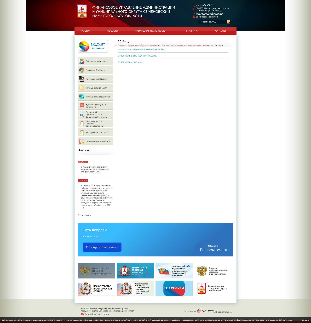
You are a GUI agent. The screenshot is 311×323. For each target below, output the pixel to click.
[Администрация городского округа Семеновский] (213, 297)
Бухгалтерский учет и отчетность (96, 105)
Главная (85, 30)
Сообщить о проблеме (102, 247)
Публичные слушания (96, 61)
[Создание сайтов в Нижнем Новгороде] (205, 311)
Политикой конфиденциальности (238, 320)
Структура (191, 30)
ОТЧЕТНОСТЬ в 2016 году (130, 62)
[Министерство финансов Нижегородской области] (135, 277)
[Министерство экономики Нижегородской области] (135, 297)
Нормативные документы (98, 141)
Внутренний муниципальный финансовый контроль (96, 114)
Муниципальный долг (96, 87)
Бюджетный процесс (95, 70)
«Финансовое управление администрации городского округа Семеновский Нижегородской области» (108, 309)
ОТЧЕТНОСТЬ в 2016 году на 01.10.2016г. (137, 55)
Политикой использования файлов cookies (273, 320)
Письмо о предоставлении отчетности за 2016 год (141, 49)
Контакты (220, 30)
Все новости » (84, 215)
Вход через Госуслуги (207, 16)
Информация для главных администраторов (94, 123)
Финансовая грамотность (150, 30)
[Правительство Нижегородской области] (96, 297)
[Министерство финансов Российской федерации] (96, 277)
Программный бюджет (96, 79)
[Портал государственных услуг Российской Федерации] (174, 297)
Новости (112, 30)
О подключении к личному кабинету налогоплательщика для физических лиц (95, 169)
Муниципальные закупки (98, 96)
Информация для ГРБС (96, 132)
